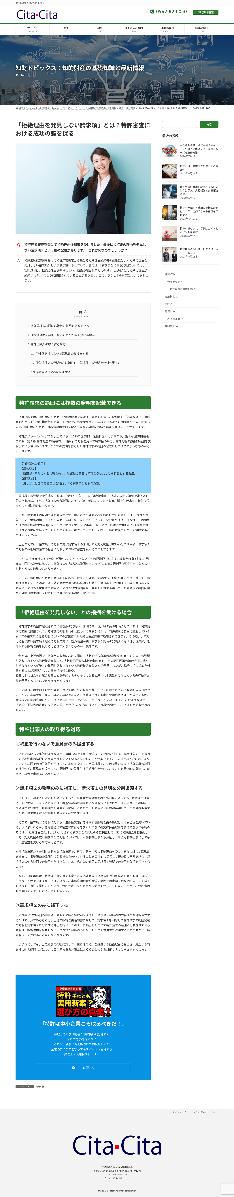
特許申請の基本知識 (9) (183, 289)
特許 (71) (170, 274)
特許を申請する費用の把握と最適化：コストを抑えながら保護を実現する (199, 211)
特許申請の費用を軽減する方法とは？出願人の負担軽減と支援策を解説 (199, 190)
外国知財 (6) (171, 326)
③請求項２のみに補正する (51, 372)
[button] (83, 1068)
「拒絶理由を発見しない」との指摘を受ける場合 (61, 335)
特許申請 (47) (174, 281)
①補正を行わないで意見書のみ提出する (59, 353)
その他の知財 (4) (174, 318)
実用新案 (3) (171, 296)
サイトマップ (179, 1112)
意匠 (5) (169, 303)
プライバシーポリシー (204, 1112)
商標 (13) (170, 311)
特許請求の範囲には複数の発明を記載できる (58, 325)
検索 (209, 124)
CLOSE (86, 317)
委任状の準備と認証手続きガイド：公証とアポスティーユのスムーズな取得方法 (199, 149)
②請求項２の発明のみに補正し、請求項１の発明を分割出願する (75, 362)
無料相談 (208, 12)
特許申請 (40, 1086)
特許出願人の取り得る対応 (47, 344)
